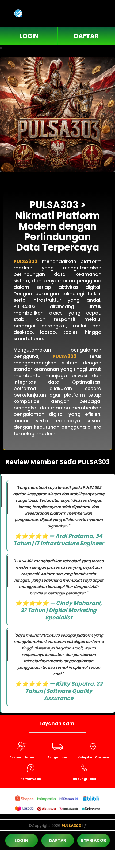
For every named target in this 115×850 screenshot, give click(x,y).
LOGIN (29, 36)
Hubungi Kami (84, 779)
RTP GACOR (94, 840)
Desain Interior (21, 757)
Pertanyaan (31, 779)
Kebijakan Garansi (93, 757)
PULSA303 (25, 261)
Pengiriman (57, 757)
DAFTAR (86, 36)
